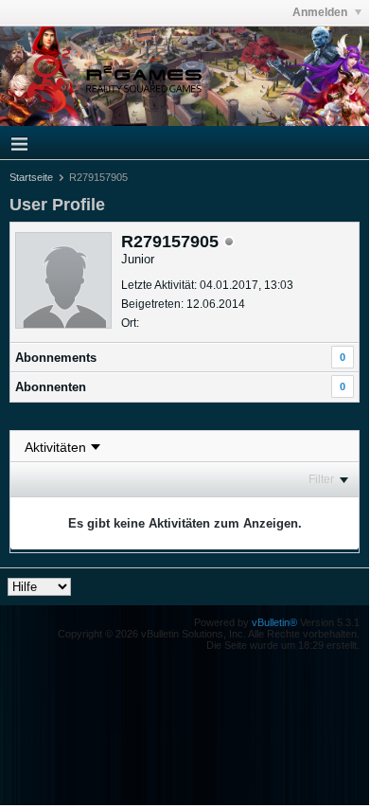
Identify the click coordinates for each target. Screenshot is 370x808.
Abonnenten (50, 387)
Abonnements (56, 357)
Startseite (31, 177)
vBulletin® (274, 622)
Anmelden (321, 12)
